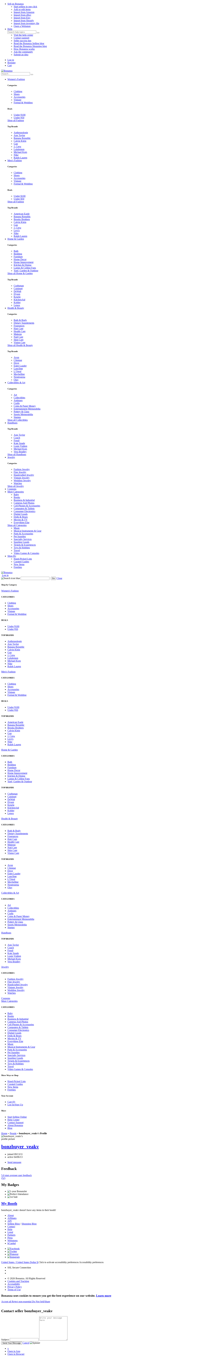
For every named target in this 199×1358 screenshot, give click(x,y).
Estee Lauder (20, 365)
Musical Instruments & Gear (27, 531)
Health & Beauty (15, 308)
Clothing (18, 91)
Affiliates (11, 1218)
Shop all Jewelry (15, 486)
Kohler (17, 302)
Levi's (17, 230)
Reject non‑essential (22, 1301)
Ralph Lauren (20, 157)
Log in (10, 60)
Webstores (12, 1240)
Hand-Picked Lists (23, 558)
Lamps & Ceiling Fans (25, 267)
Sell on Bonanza (15, 3)
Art (15, 395)
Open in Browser (15, 1354)
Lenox (17, 305)
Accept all (6, 1301)
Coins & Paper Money (25, 406)
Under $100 (19, 115)
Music (17, 528)
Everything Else (21, 522)
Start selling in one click (25, 6)
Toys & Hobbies (22, 547)
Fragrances (19, 325)
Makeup (18, 334)
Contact (11, 1226)
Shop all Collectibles (17, 420)
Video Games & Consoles (26, 553)
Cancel (26, 1343)
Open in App (13, 1351)
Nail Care (18, 337)
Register (11, 62)
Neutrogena (19, 377)
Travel (17, 550)
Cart (9, 65)
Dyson (17, 294)
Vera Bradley (20, 451)
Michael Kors (20, 152)
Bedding (18, 253)
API (9, 1221)
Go (53, 578)
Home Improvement (23, 262)
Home (4, 1133)
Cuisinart (18, 288)
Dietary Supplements (24, 323)
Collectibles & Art (16, 382)
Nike (16, 155)
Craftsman (19, 285)
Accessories (19, 97)
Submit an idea (21, 54)
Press (10, 1237)
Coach (17, 437)
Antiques (18, 400)
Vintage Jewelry (22, 477)
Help (9, 29)
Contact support (21, 37)
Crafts (17, 403)
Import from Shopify (24, 20)
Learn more (103, 1295)
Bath (16, 251)
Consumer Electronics (24, 511)
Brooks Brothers (22, 219)
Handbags (12, 422)
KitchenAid (19, 299)
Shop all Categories (17, 525)
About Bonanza (15, 1125)
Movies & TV (21, 519)
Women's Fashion (16, 79)
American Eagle (22, 213)
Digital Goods (21, 514)
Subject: (5, 1339)
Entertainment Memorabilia (27, 408)
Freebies (18, 567)
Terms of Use (14, 1289)
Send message (14, 1162)
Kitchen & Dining (22, 265)
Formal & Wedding (23, 102)
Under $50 (19, 117)
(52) (16, 1176)
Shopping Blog (29, 1223)
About (10, 1215)
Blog (9, 1128)
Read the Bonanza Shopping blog (30, 46)
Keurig (17, 297)
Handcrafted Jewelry (24, 475)
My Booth (9, 1203)
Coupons (11, 489)
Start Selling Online (17, 1117)
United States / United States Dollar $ (20, 1262)
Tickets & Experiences (25, 545)
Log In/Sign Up (15, 1104)
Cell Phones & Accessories (27, 505)
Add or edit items (22, 9)
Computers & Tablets (24, 508)
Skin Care (18, 339)
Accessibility (13, 1284)
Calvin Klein (20, 141)
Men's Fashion (14, 160)
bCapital (11, 1243)
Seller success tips (22, 40)
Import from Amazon (24, 12)
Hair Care (18, 328)
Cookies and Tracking (18, 1281)
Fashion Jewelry (22, 469)
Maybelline (19, 374)
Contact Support (15, 1122)
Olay (16, 379)
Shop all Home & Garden (20, 273)
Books (17, 497)
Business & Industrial (24, 500)
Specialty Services (23, 539)
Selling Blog (13, 1223)
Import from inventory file (26, 23)
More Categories (15, 491)
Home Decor (20, 259)
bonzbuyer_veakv (20, 1146)
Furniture (18, 256)
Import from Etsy (22, 17)
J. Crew (17, 146)
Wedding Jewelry (22, 480)
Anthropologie (21, 132)
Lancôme (18, 368)
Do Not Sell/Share (41, 1301)
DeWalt (17, 291)
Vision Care (19, 342)
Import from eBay (22, 15)
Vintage (17, 99)
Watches (18, 483)
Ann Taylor (19, 135)
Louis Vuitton (20, 446)
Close (59, 578)
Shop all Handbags (16, 454)
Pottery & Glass (21, 411)
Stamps (17, 417)
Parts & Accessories (23, 533)
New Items (19, 564)
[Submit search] (38, 32)
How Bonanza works (24, 49)
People (13, 1133)
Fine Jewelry (20, 472)
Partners (11, 1235)
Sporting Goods (21, 542)
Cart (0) (11, 1102)
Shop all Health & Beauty (20, 345)
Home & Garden (15, 239)
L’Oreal (17, 371)
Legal (10, 1232)
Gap (16, 143)
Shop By (11, 556)
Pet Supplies (20, 536)
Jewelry (11, 457)
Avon (16, 357)
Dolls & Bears (21, 517)
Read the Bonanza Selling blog (29, 43)
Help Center (13, 1119)
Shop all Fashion (15, 120)
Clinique (18, 360)
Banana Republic (22, 138)
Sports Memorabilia (23, 414)
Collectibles (19, 397)
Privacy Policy (14, 1286)
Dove (16, 363)
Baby (16, 494)
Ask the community (23, 51)
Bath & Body (20, 320)
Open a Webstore (22, 26)
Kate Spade (19, 443)
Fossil (16, 440)
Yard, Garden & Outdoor (26, 270)
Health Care (19, 331)
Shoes (17, 94)
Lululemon (19, 149)
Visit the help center (23, 35)
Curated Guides (21, 561)
